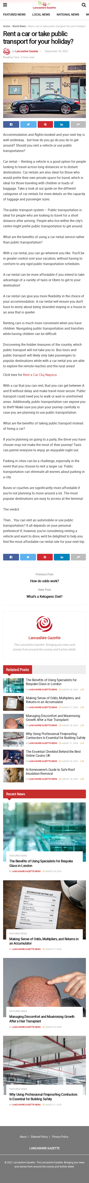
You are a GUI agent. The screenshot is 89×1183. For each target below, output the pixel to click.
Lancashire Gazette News (43, 689)
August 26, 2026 (69, 725)
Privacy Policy (60, 1136)
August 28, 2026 (69, 689)
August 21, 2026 (69, 743)
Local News (41, 14)
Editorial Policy (39, 1136)
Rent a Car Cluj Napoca (40, 374)
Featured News (14, 14)
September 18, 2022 (56, 51)
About (23, 1136)
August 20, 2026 (69, 761)
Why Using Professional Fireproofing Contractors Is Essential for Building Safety (55, 735)
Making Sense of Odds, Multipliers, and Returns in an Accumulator (53, 700)
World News (19, 26)
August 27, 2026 (69, 707)
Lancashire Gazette (26, 51)
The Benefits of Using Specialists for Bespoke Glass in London (51, 682)
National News (68, 14)
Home (6, 26)
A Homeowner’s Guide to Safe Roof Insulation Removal (50, 771)
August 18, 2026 (69, 778)
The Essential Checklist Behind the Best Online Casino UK (53, 753)
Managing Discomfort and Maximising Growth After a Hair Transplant (53, 717)
